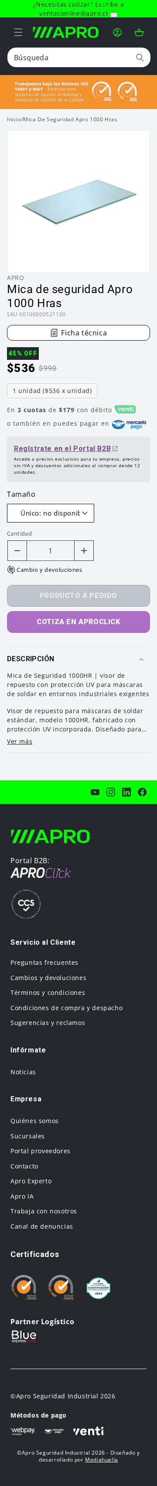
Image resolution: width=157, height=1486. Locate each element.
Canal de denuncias (41, 1226)
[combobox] (78, 57)
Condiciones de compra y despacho (66, 1008)
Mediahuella (101, 1459)
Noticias (23, 1072)
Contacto (24, 1166)
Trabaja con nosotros (43, 1211)
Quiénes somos (34, 1121)
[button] (18, 32)
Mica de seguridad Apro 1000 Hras (70, 119)
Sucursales (27, 1136)
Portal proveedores (40, 1151)
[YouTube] (95, 792)
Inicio (14, 119)
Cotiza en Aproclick (78, 622)
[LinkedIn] (126, 792)
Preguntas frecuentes (44, 962)
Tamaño (21, 494)
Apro (15, 277)
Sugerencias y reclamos (47, 1022)
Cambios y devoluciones (48, 978)
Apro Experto (30, 1181)
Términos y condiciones (47, 992)
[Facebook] (142, 792)
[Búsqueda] (140, 57)
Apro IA (22, 1196)
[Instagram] (110, 792)
